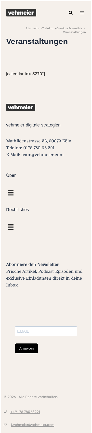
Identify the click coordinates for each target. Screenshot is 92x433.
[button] (71, 13)
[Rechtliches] (10, 192)
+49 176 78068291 (25, 412)
